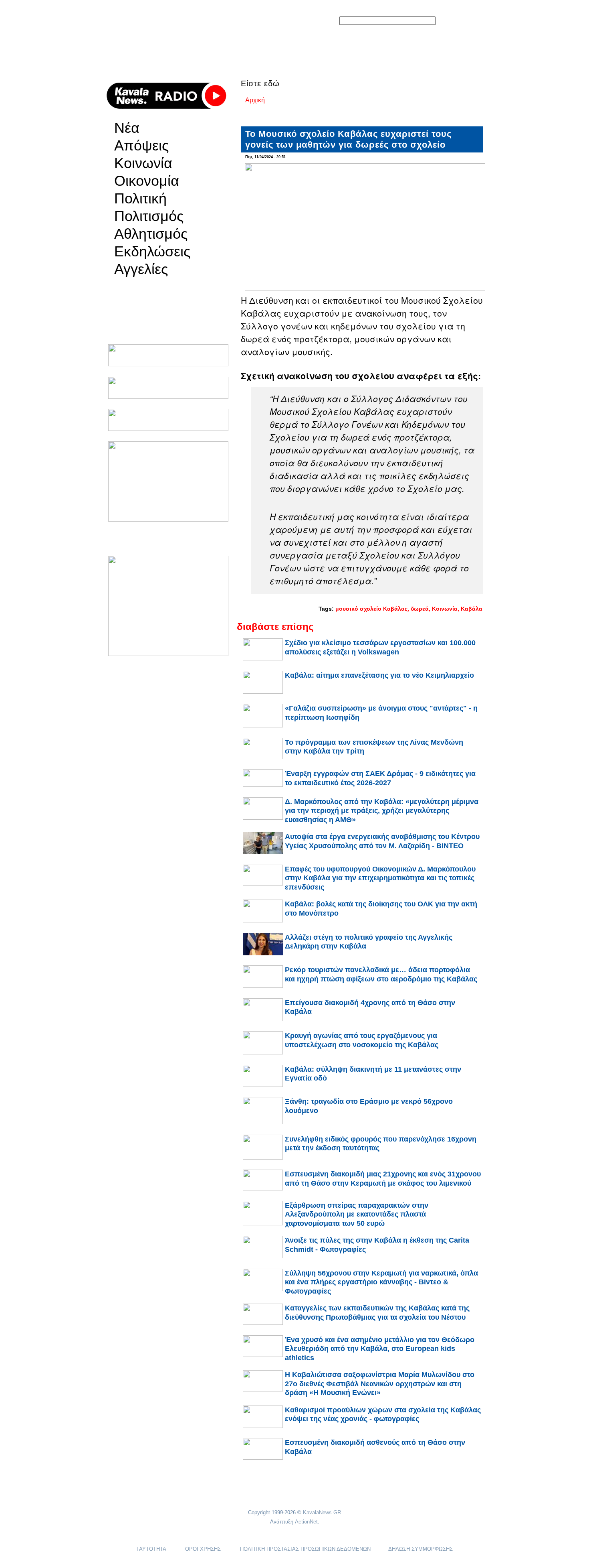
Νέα (126, 128)
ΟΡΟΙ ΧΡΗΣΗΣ (203, 1549)
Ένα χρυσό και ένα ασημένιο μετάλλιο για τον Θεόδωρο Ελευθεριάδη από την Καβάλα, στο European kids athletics (379, 1349)
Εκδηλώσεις (152, 252)
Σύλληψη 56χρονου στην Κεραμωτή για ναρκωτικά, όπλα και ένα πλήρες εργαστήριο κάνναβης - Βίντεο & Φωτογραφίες (381, 1282)
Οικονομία (146, 181)
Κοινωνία (143, 163)
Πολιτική (140, 199)
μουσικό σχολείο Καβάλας (371, 608)
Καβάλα (471, 608)
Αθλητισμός (151, 234)
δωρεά (420, 608)
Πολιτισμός (149, 216)
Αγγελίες (141, 269)
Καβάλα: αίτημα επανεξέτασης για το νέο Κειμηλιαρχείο (379, 675)
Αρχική (255, 100)
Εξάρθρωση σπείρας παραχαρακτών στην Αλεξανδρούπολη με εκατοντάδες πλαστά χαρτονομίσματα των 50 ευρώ (356, 1214)
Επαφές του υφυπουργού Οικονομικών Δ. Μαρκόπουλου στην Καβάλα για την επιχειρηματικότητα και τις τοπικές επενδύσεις (380, 878)
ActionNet (306, 1522)
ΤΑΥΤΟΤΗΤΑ (151, 1549)
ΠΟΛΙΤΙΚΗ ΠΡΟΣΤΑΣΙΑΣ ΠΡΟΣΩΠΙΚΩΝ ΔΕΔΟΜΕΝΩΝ (305, 1549)
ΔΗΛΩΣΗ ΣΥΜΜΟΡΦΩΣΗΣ (420, 1549)
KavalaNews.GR (322, 1512)
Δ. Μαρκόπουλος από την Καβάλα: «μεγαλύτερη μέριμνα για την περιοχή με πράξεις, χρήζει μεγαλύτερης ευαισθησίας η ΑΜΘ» (381, 811)
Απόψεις (141, 146)
